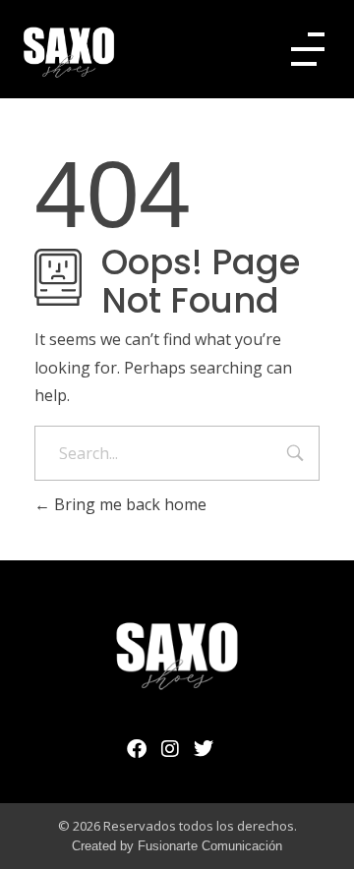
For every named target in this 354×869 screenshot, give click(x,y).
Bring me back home (128, 504)
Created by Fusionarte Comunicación (177, 846)
